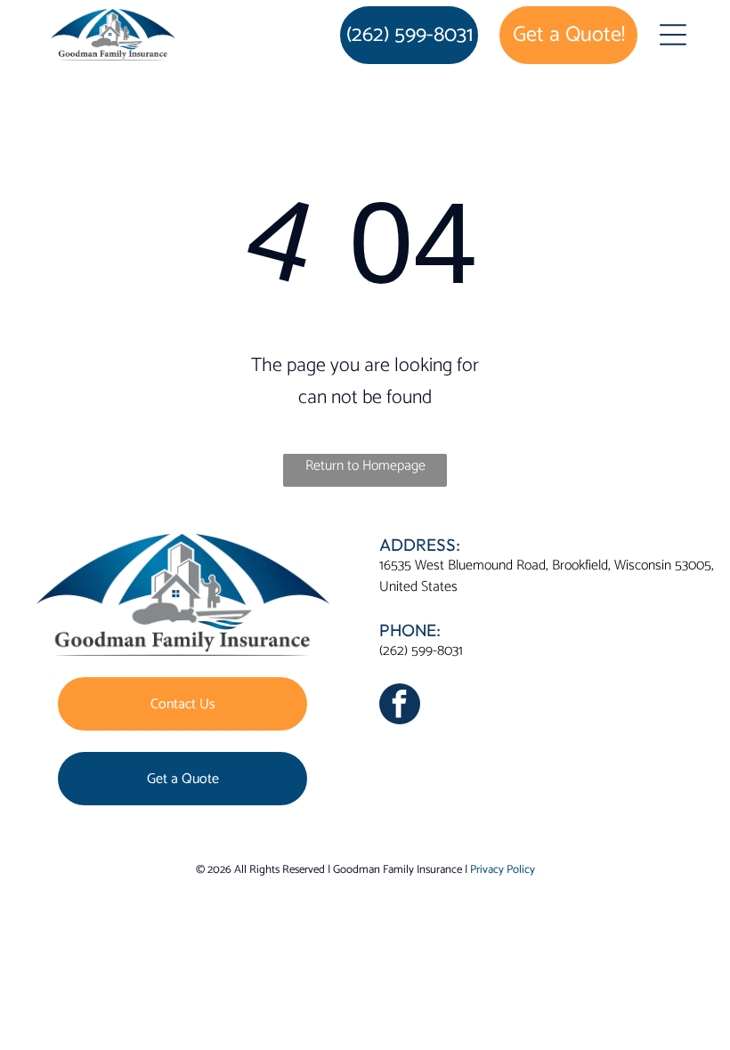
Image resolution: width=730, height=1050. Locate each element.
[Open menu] (673, 34)
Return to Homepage (365, 466)
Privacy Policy (502, 869)
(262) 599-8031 (421, 651)
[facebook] (399, 706)
